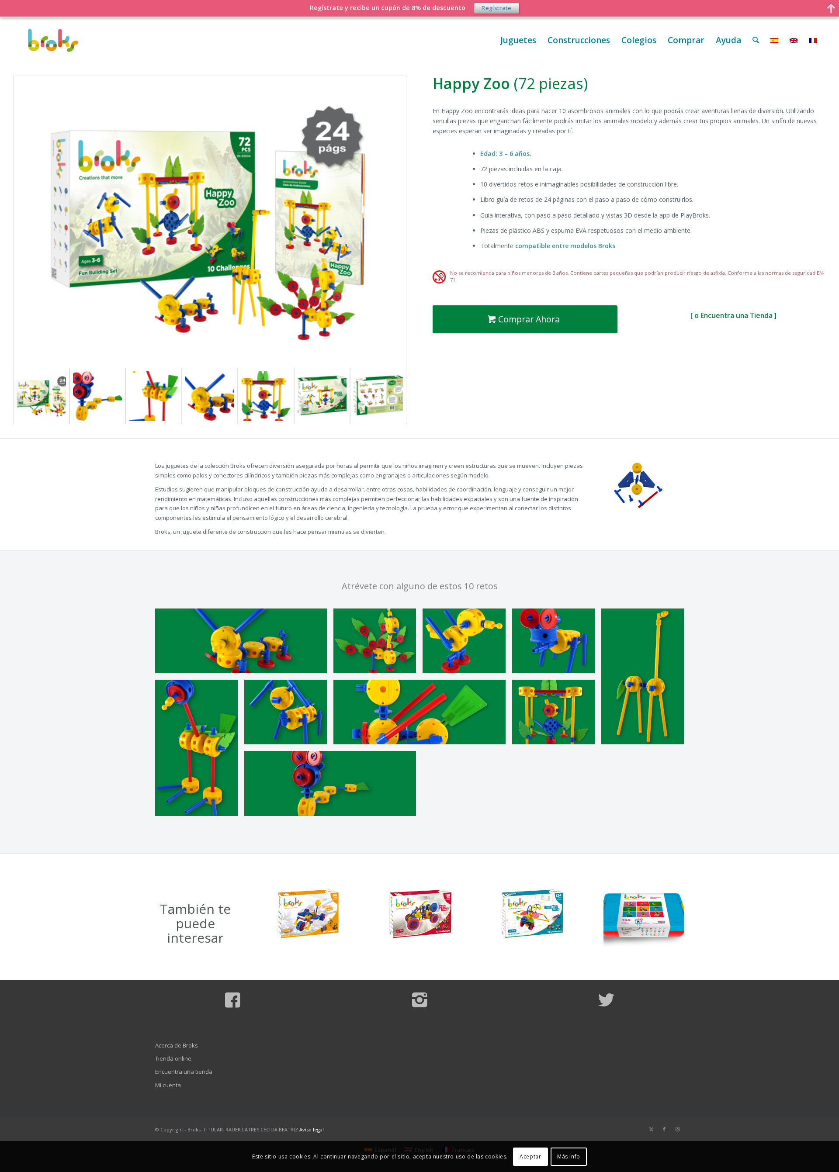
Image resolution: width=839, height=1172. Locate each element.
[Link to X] (651, 1129)
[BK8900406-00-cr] (97, 396)
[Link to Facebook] (664, 1129)
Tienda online (173, 1058)
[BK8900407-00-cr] (153, 396)
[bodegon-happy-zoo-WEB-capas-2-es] (209, 222)
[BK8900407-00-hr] (199, 751)
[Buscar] (756, 40)
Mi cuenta (168, 1085)
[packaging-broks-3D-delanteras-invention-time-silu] (532, 914)
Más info (568, 1156)
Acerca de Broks (176, 1045)
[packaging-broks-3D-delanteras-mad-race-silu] (419, 914)
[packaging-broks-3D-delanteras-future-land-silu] (307, 914)
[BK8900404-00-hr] (288, 715)
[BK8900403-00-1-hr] (467, 644)
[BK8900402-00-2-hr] (645, 679)
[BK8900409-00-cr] (266, 396)
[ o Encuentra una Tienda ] (733, 315)
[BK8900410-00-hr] (378, 644)
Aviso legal (311, 1129)
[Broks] (53, 40)
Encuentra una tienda (183, 1071)
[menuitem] (518, 40)
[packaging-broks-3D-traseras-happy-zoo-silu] (378, 396)
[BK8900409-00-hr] (556, 715)
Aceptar (530, 1156)
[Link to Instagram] (677, 1129)
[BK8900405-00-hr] (556, 644)
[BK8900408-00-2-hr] (244, 644)
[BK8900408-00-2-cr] (210, 396)
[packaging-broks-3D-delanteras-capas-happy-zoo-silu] (322, 396)
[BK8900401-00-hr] (422, 715)
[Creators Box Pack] (643, 916)
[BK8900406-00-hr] (333, 786)
